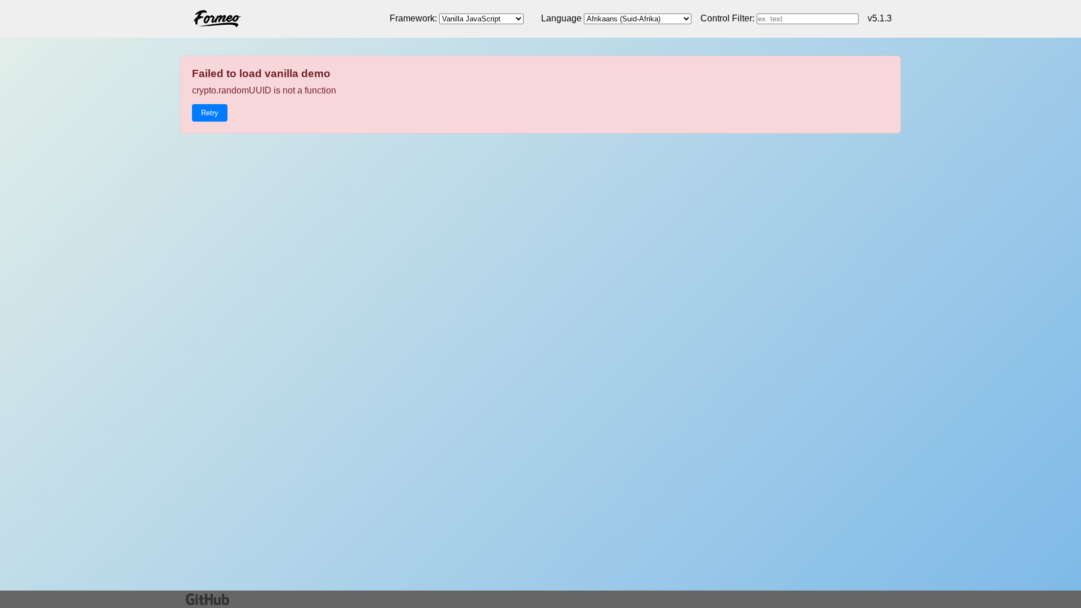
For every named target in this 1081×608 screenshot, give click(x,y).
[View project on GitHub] (207, 599)
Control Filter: (727, 18)
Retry (209, 113)
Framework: (413, 18)
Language (561, 18)
